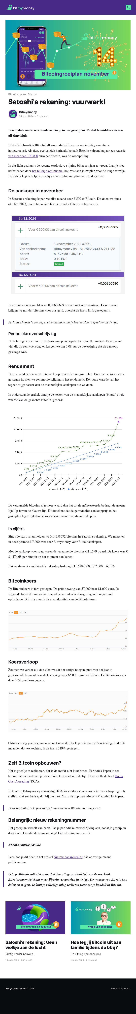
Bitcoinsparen (17, 94)
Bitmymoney (28, 112)
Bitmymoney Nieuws (15, 988)
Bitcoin (32, 94)
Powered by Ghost (121, 988)
